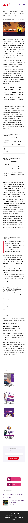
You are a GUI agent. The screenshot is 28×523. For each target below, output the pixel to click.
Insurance (22, 19)
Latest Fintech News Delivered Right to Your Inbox (14, 449)
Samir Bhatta (8, 19)
